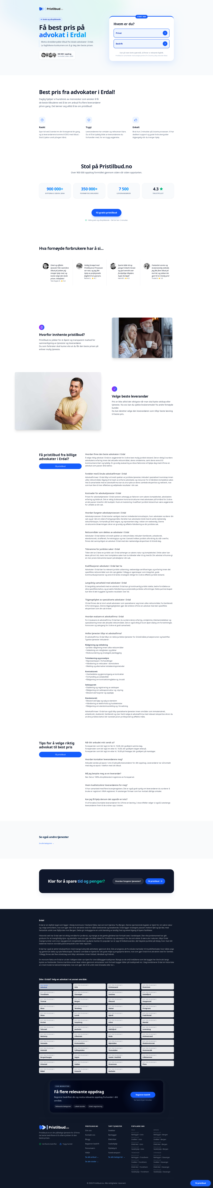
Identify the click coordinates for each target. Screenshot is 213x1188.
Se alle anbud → (92, 1157)
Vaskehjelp (112, 1144)
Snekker (111, 1130)
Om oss (88, 1130)
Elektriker (112, 1139)
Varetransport (114, 1152)
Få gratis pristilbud (106, 212)
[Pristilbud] (51, 9)
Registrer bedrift (143, 1095)
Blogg (87, 1139)
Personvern (90, 1148)
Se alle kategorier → (46, 843)
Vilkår (87, 1152)
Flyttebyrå (112, 1148)
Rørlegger (112, 1135)
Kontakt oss (90, 1135)
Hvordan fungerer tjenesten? (128, 881)
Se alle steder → (92, 1161)
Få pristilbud (60, 466)
